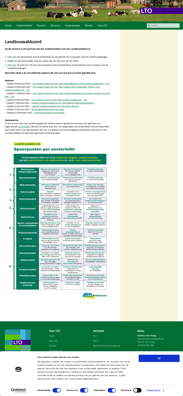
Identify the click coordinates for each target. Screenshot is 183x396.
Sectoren (55, 25)
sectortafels (24, 126)
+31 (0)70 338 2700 (145, 345)
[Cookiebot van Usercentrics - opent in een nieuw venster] (18, 390)
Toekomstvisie (24, 25)
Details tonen (153, 390)
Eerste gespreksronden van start (48, 109)
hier (14, 57)
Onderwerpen (72, 25)
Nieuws (89, 25)
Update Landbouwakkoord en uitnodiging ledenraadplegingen (62, 103)
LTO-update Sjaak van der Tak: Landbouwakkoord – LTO (59, 100)
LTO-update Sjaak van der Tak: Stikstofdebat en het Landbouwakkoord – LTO (71, 83)
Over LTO (102, 25)
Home (8, 25)
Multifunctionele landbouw (106, 345)
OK (159, 358)
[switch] (84, 390)
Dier (95, 336)
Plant (95, 341)
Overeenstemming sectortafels (49, 112)
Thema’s (41, 25)
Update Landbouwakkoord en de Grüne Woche (55, 106)
